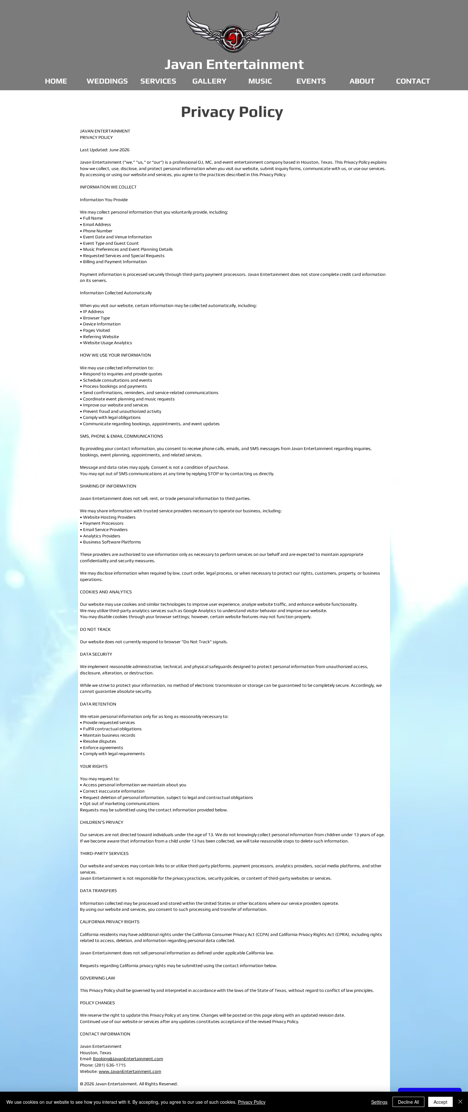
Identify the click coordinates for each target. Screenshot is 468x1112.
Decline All (408, 1102)
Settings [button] (379, 1102)
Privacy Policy (252, 1102)
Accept (440, 1102)
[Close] (460, 1102)
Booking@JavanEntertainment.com (128, 1058)
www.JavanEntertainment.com (130, 1071)
